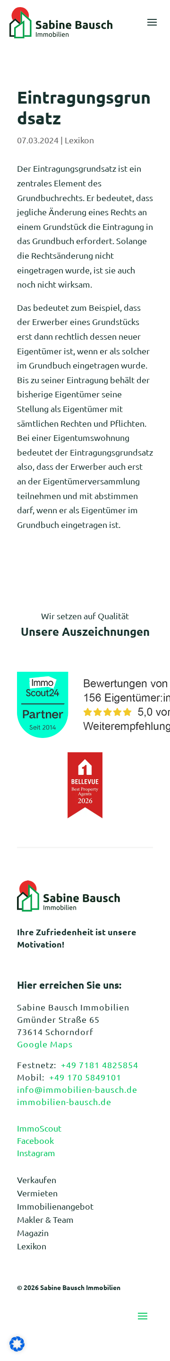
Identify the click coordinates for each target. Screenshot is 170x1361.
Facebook (35, 1140)
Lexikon (79, 140)
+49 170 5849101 (85, 1077)
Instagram (36, 1153)
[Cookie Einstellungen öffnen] (17, 1348)
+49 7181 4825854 (99, 1065)
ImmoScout (39, 1128)
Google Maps (45, 1044)
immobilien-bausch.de (64, 1101)
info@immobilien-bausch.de (77, 1089)
